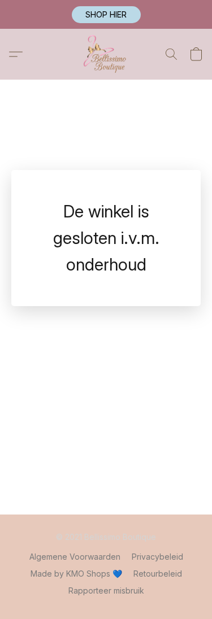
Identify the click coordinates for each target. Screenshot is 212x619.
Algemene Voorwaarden (74, 556)
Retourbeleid (157, 573)
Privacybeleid (157, 556)
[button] (106, 14)
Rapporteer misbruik (106, 590)
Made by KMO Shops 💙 (76, 573)
